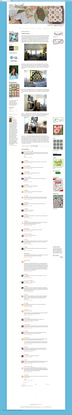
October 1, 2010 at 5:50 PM (28, 211)
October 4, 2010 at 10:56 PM (28, 363)
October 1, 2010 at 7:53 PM (28, 250)
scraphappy (26, 324)
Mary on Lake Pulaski (27, 280)
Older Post (47, 384)
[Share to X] (35, 146)
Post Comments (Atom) (29, 385)
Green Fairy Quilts (26, 28)
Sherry (25, 303)
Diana (25, 286)
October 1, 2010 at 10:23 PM (28, 291)
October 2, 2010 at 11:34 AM (28, 321)
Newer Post (23, 384)
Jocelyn (25, 184)
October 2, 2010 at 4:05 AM (28, 300)
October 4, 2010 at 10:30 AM (28, 351)
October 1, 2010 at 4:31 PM (28, 192)
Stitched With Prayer (27, 366)
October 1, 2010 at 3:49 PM (28, 174)
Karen (25, 331)
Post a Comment (25, 382)
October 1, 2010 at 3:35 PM (28, 168)
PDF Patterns (39, 28)
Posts (11, 109)
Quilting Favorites (46, 28)
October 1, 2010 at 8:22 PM (28, 271)
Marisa (25, 202)
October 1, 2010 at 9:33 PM (28, 283)
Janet (25, 274)
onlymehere (26, 260)
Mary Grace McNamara (27, 151)
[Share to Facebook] (36, 146)
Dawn (25, 294)
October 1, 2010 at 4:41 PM (28, 199)
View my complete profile (13, 145)
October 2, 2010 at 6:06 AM (28, 306)
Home (20, 28)
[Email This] (32, 146)
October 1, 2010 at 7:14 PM (28, 236)
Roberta (25, 309)
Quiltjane (25, 228)
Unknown (25, 337)
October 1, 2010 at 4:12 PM (28, 187)
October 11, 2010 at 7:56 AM (28, 380)
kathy (25, 190)
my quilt (35, 89)
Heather (25, 354)
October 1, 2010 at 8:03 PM (28, 257)
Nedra (25, 214)
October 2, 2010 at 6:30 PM (28, 334)
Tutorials (58, 28)
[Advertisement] (58, 63)
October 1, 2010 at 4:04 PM (28, 181)
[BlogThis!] (34, 146)
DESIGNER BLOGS (39, 404)
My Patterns (33, 28)
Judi (14, 118)
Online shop (53, 28)
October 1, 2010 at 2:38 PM (28, 157)
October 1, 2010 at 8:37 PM (28, 277)
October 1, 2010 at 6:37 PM (28, 225)
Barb (25, 239)
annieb (25, 160)
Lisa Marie (25, 171)
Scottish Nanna (26, 177)
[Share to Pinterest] (37, 146)
